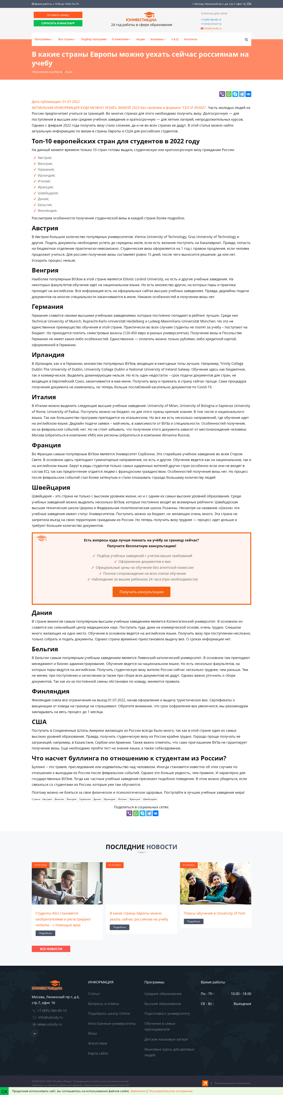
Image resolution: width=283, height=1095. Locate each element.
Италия (122, 799)
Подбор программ (93, 39)
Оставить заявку (58, 15)
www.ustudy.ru (50, 1024)
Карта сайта (98, 1053)
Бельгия (59, 799)
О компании (120, 39)
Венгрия (71, 799)
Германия (85, 799)
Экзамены (157, 39)
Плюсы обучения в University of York (140, 913)
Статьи (94, 993)
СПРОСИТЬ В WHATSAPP (58, 23)
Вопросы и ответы (103, 1003)
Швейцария (150, 799)
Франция (135, 799)
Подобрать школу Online (109, 1013)
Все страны (66, 39)
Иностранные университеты (112, 1023)
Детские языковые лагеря (166, 1039)
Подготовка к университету (167, 1013)
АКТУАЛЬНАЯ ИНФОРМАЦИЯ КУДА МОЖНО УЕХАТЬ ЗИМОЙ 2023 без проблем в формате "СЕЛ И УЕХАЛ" (119, 107)
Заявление (138, 1091)
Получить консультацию (142, 591)
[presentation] (33, 900)
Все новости (51, 949)
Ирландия (109, 799)
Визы (92, 1033)
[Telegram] (242, 94)
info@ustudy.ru (213, 28)
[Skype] (235, 94)
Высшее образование (162, 1003)
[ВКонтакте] (248, 94)
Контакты (190, 39)
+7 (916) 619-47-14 (211, 24)
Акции (140, 39)
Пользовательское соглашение (232, 1083)
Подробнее (45, 927)
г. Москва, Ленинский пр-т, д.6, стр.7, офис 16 (218, 4)
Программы (42, 39)
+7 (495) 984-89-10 (211, 19)
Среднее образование (163, 993)
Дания (97, 799)
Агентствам (97, 1043)
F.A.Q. (175, 39)
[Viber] (222, 94)
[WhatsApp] (229, 94)
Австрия (47, 799)
